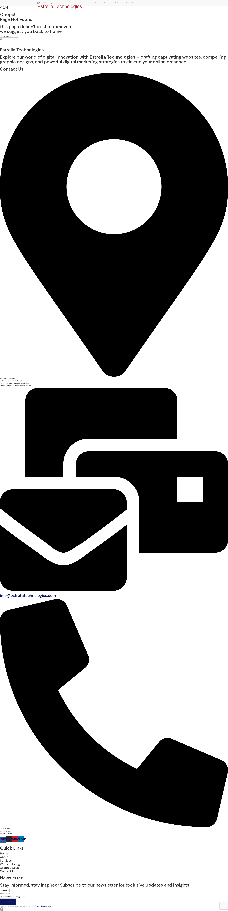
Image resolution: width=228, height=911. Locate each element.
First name (4, 890)
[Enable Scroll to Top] (1, 909)
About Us (97, 3)
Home (89, 3)
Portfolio (118, 3)
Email (2, 893)
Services (107, 3)
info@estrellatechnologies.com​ (28, 595)
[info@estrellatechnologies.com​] (114, 590)
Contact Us (129, 3)
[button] (110, 3)
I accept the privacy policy (13, 897)
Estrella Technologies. (43, 906)
